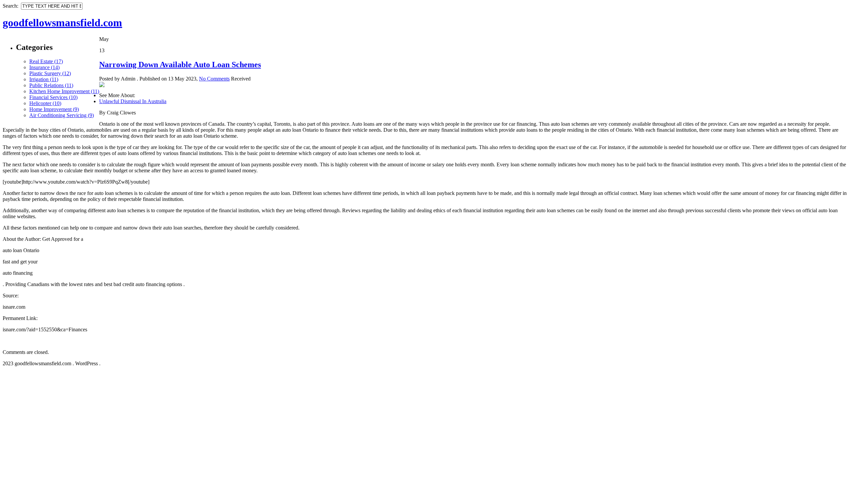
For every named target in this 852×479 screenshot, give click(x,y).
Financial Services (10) (53, 97)
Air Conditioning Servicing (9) (61, 115)
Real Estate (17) (46, 61)
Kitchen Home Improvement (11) (64, 91)
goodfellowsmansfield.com (62, 23)
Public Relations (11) (51, 85)
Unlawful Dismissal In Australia (132, 101)
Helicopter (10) (45, 103)
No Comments (214, 78)
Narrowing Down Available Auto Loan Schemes (180, 64)
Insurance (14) (44, 67)
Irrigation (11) (43, 79)
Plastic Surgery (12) (50, 73)
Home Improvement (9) (54, 109)
